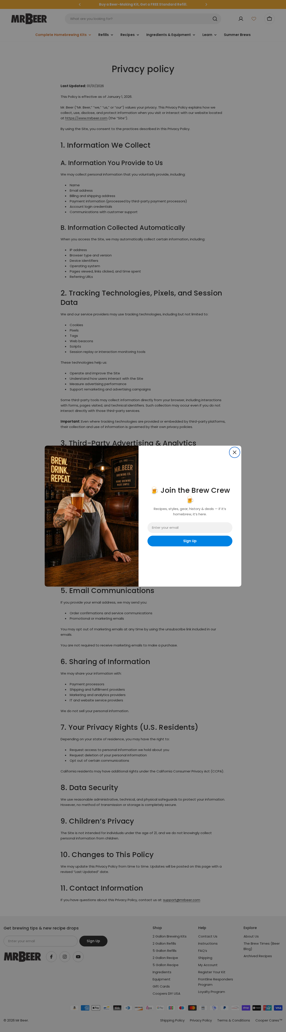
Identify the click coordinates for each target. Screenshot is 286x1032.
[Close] (234, 452)
